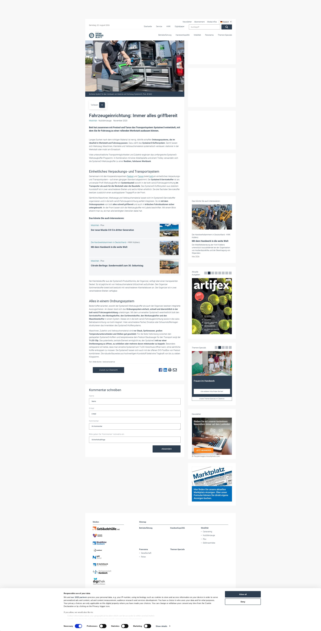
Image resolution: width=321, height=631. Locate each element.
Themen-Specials (225, 35)
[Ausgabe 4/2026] (212, 306)
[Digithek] (108, 581)
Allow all (243, 594)
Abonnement (199, 22)
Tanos (140, 176)
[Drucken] (169, 370)
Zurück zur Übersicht (108, 370)
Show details (161, 626)
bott (151, 176)
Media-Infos (212, 22)
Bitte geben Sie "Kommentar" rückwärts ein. (107, 434)
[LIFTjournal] (108, 557)
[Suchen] (226, 26)
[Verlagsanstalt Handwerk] (108, 572)
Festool (130, 176)
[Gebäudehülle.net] (108, 528)
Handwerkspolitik (183, 35)
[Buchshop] (108, 564)
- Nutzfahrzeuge (100, 120)
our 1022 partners (79, 597)
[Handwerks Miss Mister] (108, 543)
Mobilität (197, 35)
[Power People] (108, 535)
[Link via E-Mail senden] (174, 370)
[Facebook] (159, 370)
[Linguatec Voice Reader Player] (102, 105)
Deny (243, 602)
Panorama (209, 35)
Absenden (167, 449)
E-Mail (91, 408)
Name (91, 396)
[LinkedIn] (164, 370)
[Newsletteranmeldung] (212, 436)
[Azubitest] (108, 550)
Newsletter (187, 22)
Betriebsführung (164, 35)
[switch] (102, 626)
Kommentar (94, 421)
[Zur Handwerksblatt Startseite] (96, 35)
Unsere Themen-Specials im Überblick (211, 399)
